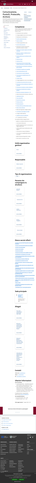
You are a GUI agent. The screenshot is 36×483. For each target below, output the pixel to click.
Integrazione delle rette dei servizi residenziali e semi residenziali (24, 266)
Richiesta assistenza (12, 466)
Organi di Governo (3, 444)
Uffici (11, 7)
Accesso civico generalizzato (20, 247)
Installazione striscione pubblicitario (22, 115)
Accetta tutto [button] (14, 479)
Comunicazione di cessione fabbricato (22, 73)
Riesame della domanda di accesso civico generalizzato (25, 278)
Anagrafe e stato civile (12, 444)
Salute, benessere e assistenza (21, 449)
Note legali (19, 468)
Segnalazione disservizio (13, 463)
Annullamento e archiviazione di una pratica (23, 254)
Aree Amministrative (4, 446)
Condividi (25, 12)
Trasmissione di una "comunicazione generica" (23, 287)
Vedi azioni (29, 12)
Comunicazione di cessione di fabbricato (22, 258)
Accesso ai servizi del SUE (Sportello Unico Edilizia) (24, 245)
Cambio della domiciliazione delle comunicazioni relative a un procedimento (25, 257)
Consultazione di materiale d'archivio (22, 260)
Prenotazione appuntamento (11, 461)
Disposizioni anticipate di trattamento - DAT (23, 92)
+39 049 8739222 (21, 374)
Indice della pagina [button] (6, 25)
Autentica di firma (19, 61)
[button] (18, 481)
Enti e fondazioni (3, 449)
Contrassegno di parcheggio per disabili (22, 111)
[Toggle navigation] (1, 4)
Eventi (28, 453)
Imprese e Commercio (12, 447)
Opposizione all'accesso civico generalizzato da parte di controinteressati (24, 268)
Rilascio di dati (18, 282)
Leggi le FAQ (11, 465)
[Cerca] (34, 4)
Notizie (28, 444)
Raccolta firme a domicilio (20, 100)
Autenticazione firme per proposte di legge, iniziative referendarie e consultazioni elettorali (24, 64)
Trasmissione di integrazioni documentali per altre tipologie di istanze (23, 285)
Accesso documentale (19, 250)
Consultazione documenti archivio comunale (23, 82)
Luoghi (28, 452)
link (26, 477)
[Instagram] (27, 4)
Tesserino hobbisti (19, 40)
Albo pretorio (20, 463)
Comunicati (28, 446)
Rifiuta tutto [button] (21, 479)
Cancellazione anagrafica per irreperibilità (23, 69)
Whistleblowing (20, 465)
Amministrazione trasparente (20, 461)
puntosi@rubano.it (22, 373)
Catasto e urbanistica (12, 449)
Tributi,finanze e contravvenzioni (20, 445)
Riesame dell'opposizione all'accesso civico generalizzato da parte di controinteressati (25, 276)
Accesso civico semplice (19, 249)
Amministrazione (6, 7)
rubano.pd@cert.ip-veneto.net (21, 376)
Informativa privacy (21, 466)
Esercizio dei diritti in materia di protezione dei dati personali (23, 263)
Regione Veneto (3, 1)
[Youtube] (24, 4)
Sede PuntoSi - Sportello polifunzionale (20, 296)
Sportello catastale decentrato (21, 39)
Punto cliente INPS (19, 98)
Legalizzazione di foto (20, 96)
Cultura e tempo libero (12, 446)
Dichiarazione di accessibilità (20, 470)
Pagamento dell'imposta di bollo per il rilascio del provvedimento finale (23, 273)
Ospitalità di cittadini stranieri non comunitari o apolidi (25, 270)
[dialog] (18, 478)
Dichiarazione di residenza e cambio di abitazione (24, 87)
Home (2, 7)
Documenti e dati (3, 454)
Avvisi (28, 447)
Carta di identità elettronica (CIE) (21, 71)
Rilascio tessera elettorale (20, 107)
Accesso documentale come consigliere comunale (24, 252)
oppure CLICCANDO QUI (24, 394)
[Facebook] (22, 4)
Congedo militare (19, 78)
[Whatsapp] (29, 4)
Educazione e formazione (13, 452)
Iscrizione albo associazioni (20, 44)
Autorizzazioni (20, 451)
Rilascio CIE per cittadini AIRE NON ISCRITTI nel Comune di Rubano (24, 280)
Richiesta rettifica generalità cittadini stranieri (23, 105)
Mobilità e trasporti (12, 450)
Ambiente (19, 447)
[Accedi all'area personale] (32, 1)
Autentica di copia (19, 59)
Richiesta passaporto (19, 103)
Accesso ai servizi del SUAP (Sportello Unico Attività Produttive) (24, 243)
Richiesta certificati (19, 102)
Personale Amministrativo (4, 452)
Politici (2, 450)
